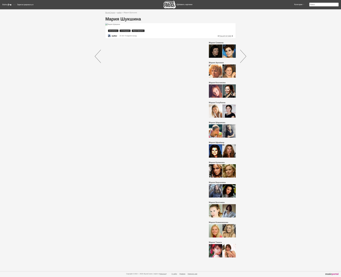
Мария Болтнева (217, 202)
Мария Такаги (215, 242)
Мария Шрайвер (216, 142)
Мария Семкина (216, 43)
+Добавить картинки (184, 4)
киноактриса (113, 30)
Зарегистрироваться (25, 5)
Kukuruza (163, 274)
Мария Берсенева (217, 182)
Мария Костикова (217, 82)
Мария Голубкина (217, 102)
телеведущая (125, 30)
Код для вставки (225, 36)
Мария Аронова (216, 62)
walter (119, 13)
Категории (298, 4)
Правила (182, 274)
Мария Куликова (217, 162)
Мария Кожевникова (218, 222)
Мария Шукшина (138, 30)
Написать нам (192, 274)
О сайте (174, 274)
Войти (4, 5)
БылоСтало (110, 13)
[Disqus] (152, 74)
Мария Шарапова (217, 122)
